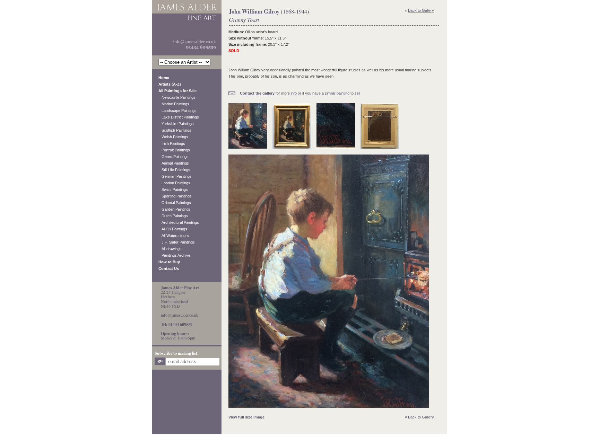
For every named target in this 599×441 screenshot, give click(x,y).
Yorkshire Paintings (176, 124)
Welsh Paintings (173, 137)
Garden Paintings (174, 209)
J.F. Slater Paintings (176, 242)
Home (163, 78)
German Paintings (175, 176)
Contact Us (168, 268)
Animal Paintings (173, 163)
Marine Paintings (173, 104)
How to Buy (169, 262)
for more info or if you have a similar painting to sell (300, 93)
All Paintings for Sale (177, 91)
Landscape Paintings (177, 110)
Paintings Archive (174, 255)
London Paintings (174, 183)
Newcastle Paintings (177, 97)
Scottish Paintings (174, 130)
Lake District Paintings (178, 117)
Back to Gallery (421, 10)
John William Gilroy (254, 11)
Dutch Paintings (173, 216)
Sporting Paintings (175, 196)
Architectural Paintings (178, 222)
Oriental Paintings (174, 203)
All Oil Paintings (172, 229)
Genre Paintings (173, 157)
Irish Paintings (171, 143)
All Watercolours (173, 235)
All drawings (170, 249)
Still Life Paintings (174, 170)
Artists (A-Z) (169, 84)
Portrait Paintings (174, 150)
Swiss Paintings (173, 189)
